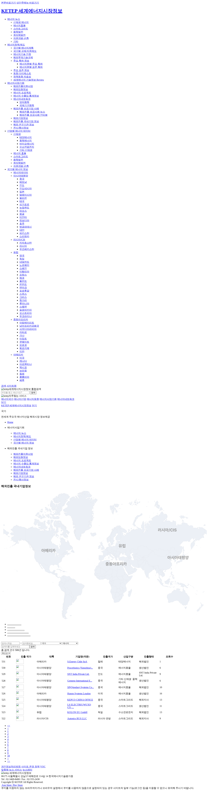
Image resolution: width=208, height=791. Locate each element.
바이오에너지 (26, 143)
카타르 (23, 332)
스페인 (23, 268)
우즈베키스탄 (26, 249)
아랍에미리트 (26, 322)
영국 (21, 255)
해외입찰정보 (20, 89)
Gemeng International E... (79, 680)
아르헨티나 (25, 364)
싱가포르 (24, 204)
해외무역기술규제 (23, 57)
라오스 (23, 211)
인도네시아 (25, 188)
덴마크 (23, 287)
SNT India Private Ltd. (78, 674)
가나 (21, 335)
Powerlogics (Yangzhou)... (80, 668)
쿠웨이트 (24, 342)
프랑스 (23, 274)
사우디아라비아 (28, 329)
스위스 (23, 294)
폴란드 (23, 281)
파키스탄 (24, 233)
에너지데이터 (20, 172)
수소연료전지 (26, 147)
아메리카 (18, 354)
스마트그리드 (20, 28)
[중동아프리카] (18, 633)
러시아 (23, 246)
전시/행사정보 (21, 127)
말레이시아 (25, 195)
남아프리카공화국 (29, 326)
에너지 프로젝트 (22, 92)
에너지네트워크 (21, 99)
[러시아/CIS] (16, 630)
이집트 (23, 338)
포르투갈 (24, 290)
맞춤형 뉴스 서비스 (11, 769)
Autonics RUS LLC (77, 718)
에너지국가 (7, 399)
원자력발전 (19, 35)
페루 (21, 380)
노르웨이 (24, 265)
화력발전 (18, 32)
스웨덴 (23, 306)
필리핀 (23, 198)
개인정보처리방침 (11, 766)
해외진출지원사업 (23, 86)
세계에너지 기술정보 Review (28, 80)
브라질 (23, 370)
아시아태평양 (20, 175)
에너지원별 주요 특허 (31, 64)
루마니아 (24, 303)
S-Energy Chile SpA (77, 661)
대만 (21, 230)
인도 (21, 185)
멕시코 (23, 367)
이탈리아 (24, 271)
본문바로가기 (8, 2)
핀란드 (23, 284)
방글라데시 (25, 227)
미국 (21, 358)
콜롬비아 (24, 377)
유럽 (15, 252)
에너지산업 (20, 399)
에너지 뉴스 (13, 19)
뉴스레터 (27, 769)
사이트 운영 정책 (30, 766)
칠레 (21, 374)
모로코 (23, 345)
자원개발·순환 (21, 38)
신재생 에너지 (21, 22)
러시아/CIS (19, 239)
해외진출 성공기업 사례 (26, 108)
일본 (21, 191)
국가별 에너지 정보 (17, 169)
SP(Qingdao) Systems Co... (80, 687)
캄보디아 (24, 220)
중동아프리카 (20, 319)
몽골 (21, 214)
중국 (21, 179)
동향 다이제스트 (22, 73)
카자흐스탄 (25, 243)
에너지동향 (33, 399)
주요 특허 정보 (21, 60)
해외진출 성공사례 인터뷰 (33, 115)
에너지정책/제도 (16, 44)
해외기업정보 (20, 118)
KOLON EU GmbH (77, 712)
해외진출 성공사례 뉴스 (32, 111)
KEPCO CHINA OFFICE (80, 699)
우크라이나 (25, 316)
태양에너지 (25, 137)
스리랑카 (24, 236)
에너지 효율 (19, 153)
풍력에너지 (25, 140)
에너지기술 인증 (22, 54)
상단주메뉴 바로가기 (27, 2)
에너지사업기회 (15, 83)
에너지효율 (19, 25)
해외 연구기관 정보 (23, 124)
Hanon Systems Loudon (79, 693)
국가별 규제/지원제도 (25, 51)
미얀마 (23, 217)
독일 (21, 258)
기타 (15, 41)
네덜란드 (24, 262)
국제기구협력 (26, 105)
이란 (21, 351)
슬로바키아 (25, 310)
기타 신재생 (25, 150)
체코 (21, 278)
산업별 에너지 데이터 (18, 131)
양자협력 (24, 102)
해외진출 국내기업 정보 (26, 121)
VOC (43, 766)
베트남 (23, 182)
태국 (21, 201)
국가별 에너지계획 (23, 48)
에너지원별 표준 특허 (31, 67)
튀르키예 (24, 348)
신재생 (17, 134)
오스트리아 (25, 313)
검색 (33, 392)
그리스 (23, 297)
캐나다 (23, 361)
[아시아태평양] (18, 635)
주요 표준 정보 (21, 70)
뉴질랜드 (24, 207)
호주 (21, 223)
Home (10, 422)
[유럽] (11, 627)
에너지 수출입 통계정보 (26, 95)
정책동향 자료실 (22, 76)
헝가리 (23, 300)
